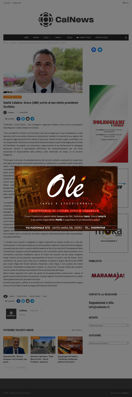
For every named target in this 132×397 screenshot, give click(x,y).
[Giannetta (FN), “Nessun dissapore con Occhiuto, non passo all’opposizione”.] (15, 345)
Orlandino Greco (22, 296)
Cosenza (17, 97)
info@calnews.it (99, 307)
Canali (58, 37)
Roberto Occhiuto (35, 296)
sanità (45, 296)
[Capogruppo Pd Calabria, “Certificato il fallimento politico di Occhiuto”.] (70, 345)
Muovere (125, 393)
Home (26, 37)
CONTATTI (7, 3)
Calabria (7, 97)
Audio (69, 37)
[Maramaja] (108, 276)
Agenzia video (102, 37)
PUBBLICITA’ (17, 3)
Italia (46, 37)
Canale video (85, 37)
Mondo (36, 37)
